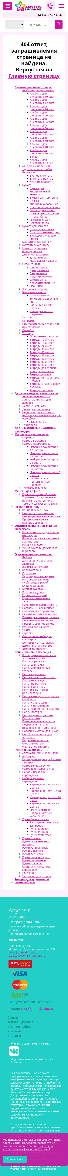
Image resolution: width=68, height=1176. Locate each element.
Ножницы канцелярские (38, 513)
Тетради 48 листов (42, 355)
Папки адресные (33, 661)
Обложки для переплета (38, 611)
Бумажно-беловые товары (33, 87)
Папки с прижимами (35, 705)
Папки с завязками (34, 702)
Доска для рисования (36, 409)
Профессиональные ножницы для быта (35, 521)
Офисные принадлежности (33, 554)
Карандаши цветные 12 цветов (45, 786)
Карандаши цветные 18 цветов (45, 792)
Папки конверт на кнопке (39, 677)
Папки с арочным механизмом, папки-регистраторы (35, 690)
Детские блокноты (42, 182)
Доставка (14, 1036)
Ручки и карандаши (28, 750)
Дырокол (28, 563)
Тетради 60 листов (42, 358)
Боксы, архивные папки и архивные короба (39, 656)
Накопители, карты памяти (40, 604)
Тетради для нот (40, 374)
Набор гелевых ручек (36, 765)
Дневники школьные (35, 254)
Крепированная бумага (45, 207)
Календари (22, 431)
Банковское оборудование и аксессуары (40, 533)
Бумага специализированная (44, 202)
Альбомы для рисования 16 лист (42, 107)
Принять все (15, 1159)
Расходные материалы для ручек (44, 824)
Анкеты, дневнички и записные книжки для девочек (36, 399)
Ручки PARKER (39, 832)
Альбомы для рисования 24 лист (42, 120)
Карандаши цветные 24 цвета (45, 798)
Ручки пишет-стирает (36, 857)
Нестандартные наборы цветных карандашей (41, 813)
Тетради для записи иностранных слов (43, 369)
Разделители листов (35, 740)
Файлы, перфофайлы (35, 746)
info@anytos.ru (20, 1117)
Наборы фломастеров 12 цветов (44, 448)
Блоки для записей (42, 229)
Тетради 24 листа (41, 346)
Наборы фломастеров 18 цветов (44, 454)
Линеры (27, 762)
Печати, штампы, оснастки (39, 614)
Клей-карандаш (32, 585)
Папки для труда (33, 664)
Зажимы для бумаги (35, 566)
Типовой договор (20, 1022)
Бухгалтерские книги (35, 245)
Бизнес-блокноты (41, 175)
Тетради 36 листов (42, 349)
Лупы (25, 601)
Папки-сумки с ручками (37, 715)
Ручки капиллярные (35, 847)
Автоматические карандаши (40, 753)
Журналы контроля (34, 289)
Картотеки (29, 573)
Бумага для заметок (35, 226)
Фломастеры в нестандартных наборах (40, 482)
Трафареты (29, 425)
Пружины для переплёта (38, 623)
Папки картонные (34, 674)
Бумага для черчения (44, 197)
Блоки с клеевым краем (45, 232)
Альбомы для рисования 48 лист (42, 145)
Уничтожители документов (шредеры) (39, 549)
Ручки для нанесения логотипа (36, 843)
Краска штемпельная (36, 598)
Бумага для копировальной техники (40, 191)
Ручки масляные (33, 851)
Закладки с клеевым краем (43, 237)
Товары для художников (32, 879)
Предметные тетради (44, 336)
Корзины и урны (33, 592)
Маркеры (28, 437)
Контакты (14, 1031)
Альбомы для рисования (38, 90)
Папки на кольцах (34, 680)
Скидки (13, 1017)
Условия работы (20, 1027)
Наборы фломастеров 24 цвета (44, 461)
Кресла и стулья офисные (39, 494)
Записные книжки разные (41, 306)
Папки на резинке (34, 683)
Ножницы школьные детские (41, 516)
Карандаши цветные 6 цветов (44, 805)
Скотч (26, 630)
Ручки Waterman (40, 835)
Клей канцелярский (35, 582)
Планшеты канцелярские (38, 721)
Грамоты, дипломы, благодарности (34, 249)
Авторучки (29, 756)
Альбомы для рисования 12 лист (42, 101)
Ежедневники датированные (39, 268)
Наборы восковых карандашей (33, 773)
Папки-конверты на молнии (40, 708)
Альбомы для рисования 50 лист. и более (44, 153)
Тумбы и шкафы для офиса (39, 503)
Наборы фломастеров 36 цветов (44, 467)
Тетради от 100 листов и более (44, 379)
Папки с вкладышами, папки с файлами (40, 697)
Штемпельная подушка (37, 645)
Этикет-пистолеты (34, 649)
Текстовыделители (34, 488)
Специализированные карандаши (37, 868)
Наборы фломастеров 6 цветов (45, 473)
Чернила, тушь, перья (36, 876)
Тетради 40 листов (42, 352)
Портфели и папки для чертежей (37, 735)
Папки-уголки (31, 718)
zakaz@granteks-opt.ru (37, 1009)
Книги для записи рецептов (41, 312)
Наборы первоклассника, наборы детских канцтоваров (41, 413)
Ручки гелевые (31, 838)
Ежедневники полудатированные (42, 281)
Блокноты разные (41, 178)
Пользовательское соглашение (28, 934)
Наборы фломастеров (36, 443)
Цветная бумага (40, 219)
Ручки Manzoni (39, 829)
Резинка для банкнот (35, 627)
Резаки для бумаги (34, 544)
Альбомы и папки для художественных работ (37, 167)
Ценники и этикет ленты (38, 642)
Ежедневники (31, 264)
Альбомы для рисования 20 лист (42, 114)
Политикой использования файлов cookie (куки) (28, 1147)
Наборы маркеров (34, 440)
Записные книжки (34, 292)
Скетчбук (28, 330)
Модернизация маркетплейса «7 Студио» (31, 1060)
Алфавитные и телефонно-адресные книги (44, 299)
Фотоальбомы (25, 882)
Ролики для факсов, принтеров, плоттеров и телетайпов (44, 213)
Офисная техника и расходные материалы (36, 527)
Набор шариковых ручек (38, 768)
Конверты (28, 320)
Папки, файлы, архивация (33, 652)
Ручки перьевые (33, 854)
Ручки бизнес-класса (35, 819)
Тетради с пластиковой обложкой (45, 385)
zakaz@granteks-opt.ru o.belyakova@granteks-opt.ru (26, 954)
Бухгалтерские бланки (36, 241)
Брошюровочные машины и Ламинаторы (40, 540)
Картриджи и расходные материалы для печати (38, 577)
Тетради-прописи (41, 390)
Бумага (26, 185)
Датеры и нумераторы (37, 560)
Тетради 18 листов (42, 343)
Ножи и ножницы (27, 507)
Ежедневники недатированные (41, 274)
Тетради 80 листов (42, 362)
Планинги (36, 286)
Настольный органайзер (38, 608)
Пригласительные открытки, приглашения (41, 325)
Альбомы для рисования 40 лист (42, 139)
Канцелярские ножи (35, 510)
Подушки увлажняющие (37, 620)
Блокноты (28, 172)
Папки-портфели (33, 712)
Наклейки (28, 418)
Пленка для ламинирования (40, 617)
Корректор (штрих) (34, 595)
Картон (27, 317)
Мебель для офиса (27, 491)
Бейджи (27, 557)
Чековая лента (39, 223)
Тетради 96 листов (42, 365)
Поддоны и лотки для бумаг (40, 731)
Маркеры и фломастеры (32, 434)
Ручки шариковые (34, 860)
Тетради (27, 333)
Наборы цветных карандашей (33, 779)
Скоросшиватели (33, 743)
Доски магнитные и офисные (35, 428)
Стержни (28, 873)
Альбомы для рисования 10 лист (42, 95)
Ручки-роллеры (32, 863)
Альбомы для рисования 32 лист (42, 132)
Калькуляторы (31, 570)
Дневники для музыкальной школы (43, 259)
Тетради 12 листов (42, 339)
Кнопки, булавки (33, 589)
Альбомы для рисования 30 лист (42, 126)
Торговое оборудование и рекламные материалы (39, 499)
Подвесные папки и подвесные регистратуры (39, 726)
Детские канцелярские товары (36, 393)
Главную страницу (34, 75)
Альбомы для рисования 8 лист (41, 161)
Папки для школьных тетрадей (36, 669)
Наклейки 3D (38, 421)
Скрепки (27, 633)
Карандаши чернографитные (41, 759)
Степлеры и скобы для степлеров (37, 637)
